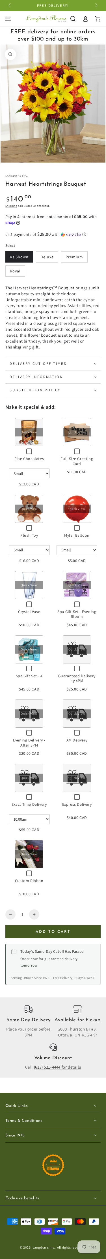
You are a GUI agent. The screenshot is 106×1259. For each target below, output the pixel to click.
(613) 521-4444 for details (57, 1067)
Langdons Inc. (17, 175)
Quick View (29, 432)
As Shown (19, 256)
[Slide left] (10, 5)
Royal (15, 271)
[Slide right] (96, 5)
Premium (74, 256)
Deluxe (47, 256)
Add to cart (53, 932)
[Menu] (8, 19)
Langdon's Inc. (44, 1247)
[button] (73, 19)
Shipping (11, 206)
